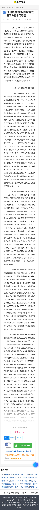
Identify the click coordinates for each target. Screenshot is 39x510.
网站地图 (25, 500)
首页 (3, 7)
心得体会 (18, 7)
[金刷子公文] (19, 2)
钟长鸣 (19, 438)
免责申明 (19, 500)
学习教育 (10, 7)
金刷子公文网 (21, 497)
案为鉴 (12, 438)
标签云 (31, 500)
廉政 (6, 438)
